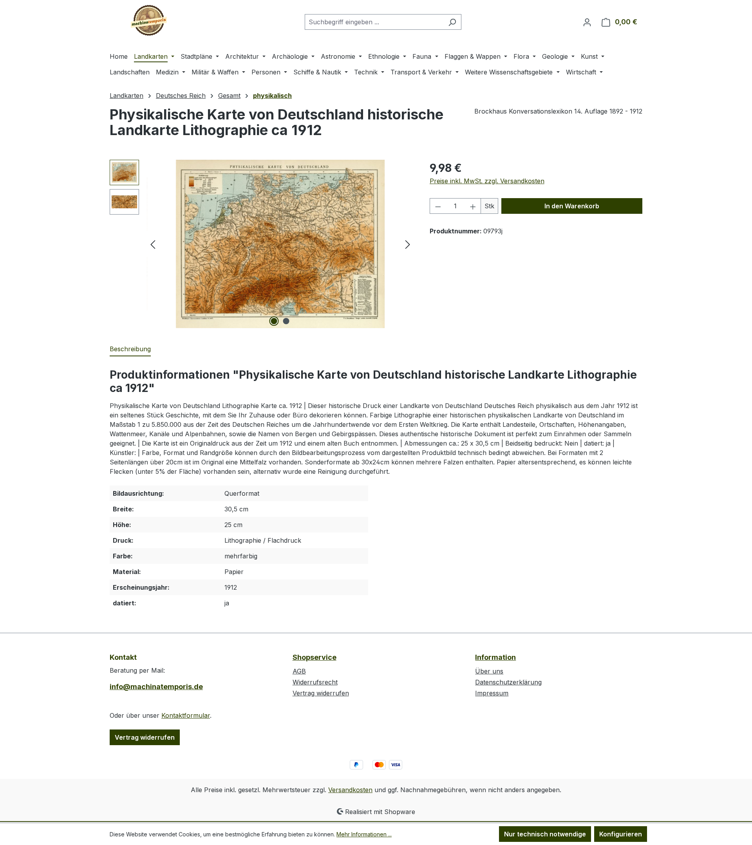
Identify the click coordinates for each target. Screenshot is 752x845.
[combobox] (374, 22)
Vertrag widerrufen (145, 737)
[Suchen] (452, 22)
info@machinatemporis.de (156, 686)
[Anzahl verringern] (438, 206)
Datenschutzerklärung (508, 682)
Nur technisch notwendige (545, 834)
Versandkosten (350, 790)
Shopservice (314, 657)
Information (495, 657)
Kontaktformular (185, 715)
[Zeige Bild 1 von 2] (274, 321)
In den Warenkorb (571, 206)
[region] (262, 244)
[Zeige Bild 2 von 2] (286, 321)
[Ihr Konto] (587, 22)
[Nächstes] (408, 244)
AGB (299, 671)
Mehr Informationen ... (364, 834)
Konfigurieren (620, 834)
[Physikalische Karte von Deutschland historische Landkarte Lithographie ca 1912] (280, 244)
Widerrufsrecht (315, 682)
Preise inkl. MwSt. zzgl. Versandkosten (487, 181)
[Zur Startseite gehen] (149, 20)
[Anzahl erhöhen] (473, 206)
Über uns (489, 671)
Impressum (491, 693)
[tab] (130, 349)
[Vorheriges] (153, 244)
